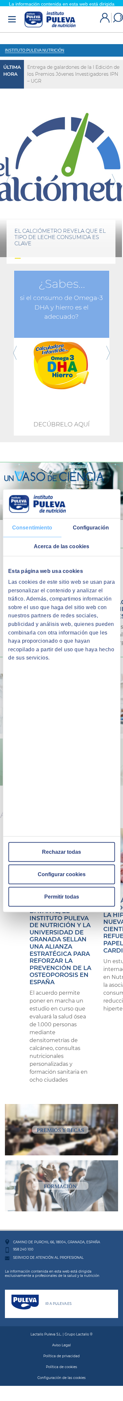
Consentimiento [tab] (32, 527)
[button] (8, 174)
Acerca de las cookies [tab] (61, 546)
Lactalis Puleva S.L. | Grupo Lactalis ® (61, 1328)
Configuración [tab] (91, 527)
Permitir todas (61, 896)
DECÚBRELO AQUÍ (61, 418)
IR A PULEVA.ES (58, 1297)
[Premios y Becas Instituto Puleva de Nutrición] (61, 1123)
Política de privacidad (61, 1350)
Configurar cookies (62, 874)
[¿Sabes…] (62, 346)
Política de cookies (61, 1361)
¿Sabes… (61, 277)
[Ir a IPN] (50, 13)
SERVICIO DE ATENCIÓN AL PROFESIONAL (48, 1251)
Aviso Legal (61, 1339)
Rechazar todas (61, 851)
